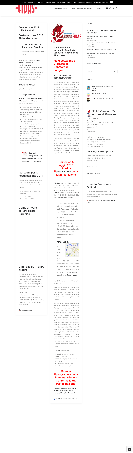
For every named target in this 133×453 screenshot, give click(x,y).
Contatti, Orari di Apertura (100, 151)
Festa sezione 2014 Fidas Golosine (29, 28)
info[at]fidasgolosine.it (98, 142)
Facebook (61, 153)
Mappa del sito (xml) (93, 173)
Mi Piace (66, 150)
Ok (111, 2)
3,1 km (69, 242)
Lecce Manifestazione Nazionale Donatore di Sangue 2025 (101, 44)
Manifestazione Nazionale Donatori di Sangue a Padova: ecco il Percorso (66, 51)
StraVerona (29, 70)
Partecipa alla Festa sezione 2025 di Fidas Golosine (100, 37)
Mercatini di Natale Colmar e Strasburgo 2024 (101, 49)
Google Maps (72, 275)
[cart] (116, 8)
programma (63, 171)
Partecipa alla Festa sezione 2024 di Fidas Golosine (100, 55)
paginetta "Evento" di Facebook (64, 393)
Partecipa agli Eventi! (60, 8)
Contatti (99, 8)
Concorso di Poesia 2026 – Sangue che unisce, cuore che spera (102, 31)
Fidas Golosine (61, 104)
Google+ (68, 153)
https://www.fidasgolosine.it (102, 139)
